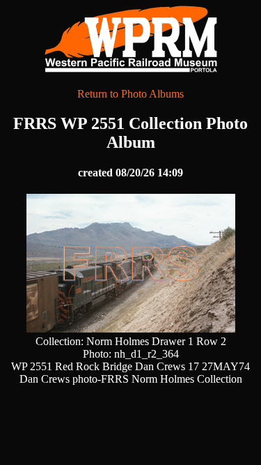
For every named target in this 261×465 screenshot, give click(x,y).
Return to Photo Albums (130, 94)
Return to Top (213, 423)
